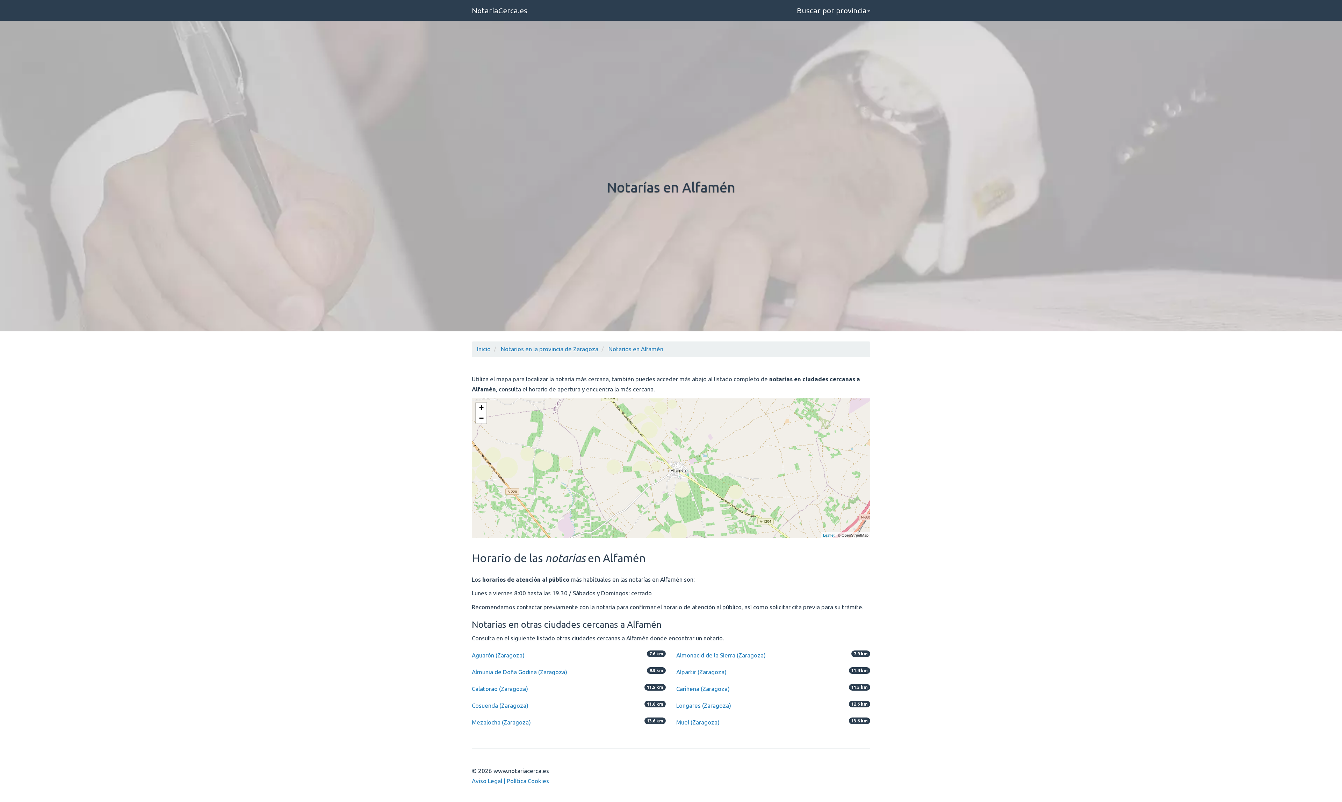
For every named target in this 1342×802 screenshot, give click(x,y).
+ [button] (481, 407)
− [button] (481, 418)
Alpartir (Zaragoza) (701, 672)
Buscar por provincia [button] (832, 10)
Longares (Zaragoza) (703, 705)
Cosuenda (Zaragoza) (500, 705)
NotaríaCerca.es (499, 10)
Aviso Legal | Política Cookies (510, 781)
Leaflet (829, 535)
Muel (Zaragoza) (698, 722)
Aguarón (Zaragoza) (498, 655)
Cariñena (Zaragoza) (703, 688)
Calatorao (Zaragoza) (500, 688)
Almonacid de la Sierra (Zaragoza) (721, 655)
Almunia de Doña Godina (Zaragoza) (519, 672)
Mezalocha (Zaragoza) (501, 722)
